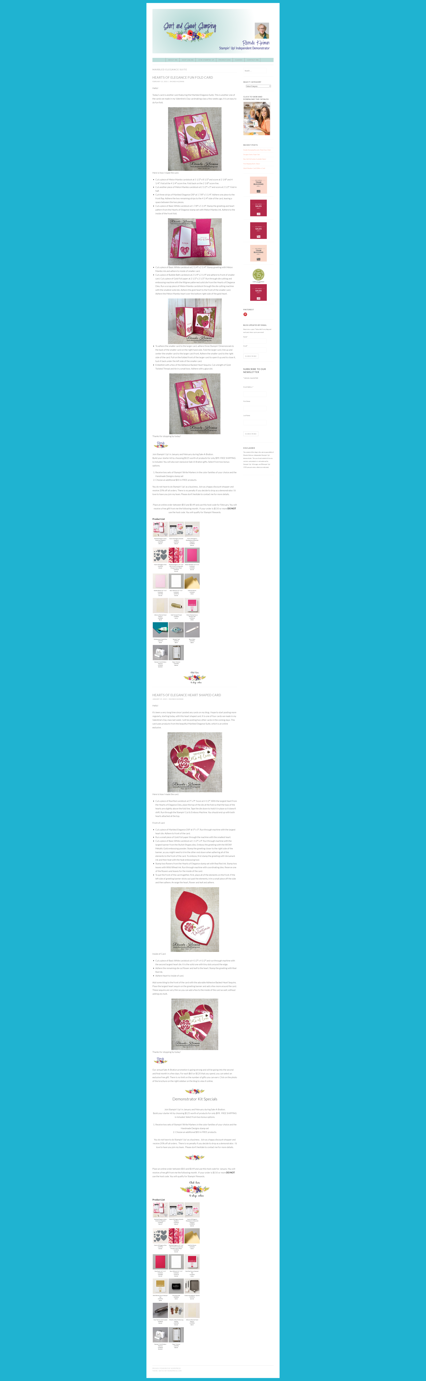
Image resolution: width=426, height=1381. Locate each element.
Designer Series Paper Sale (251, 154)
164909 (192, 543)
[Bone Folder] (192, 636)
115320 (192, 568)
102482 (160, 1274)
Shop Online (188, 60)
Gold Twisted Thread (176, 615)
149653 (160, 665)
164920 (160, 618)
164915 (160, 566)
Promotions (225, 60)
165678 (176, 1323)
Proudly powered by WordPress (166, 1368)
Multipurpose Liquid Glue (160, 639)
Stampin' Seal (176, 639)
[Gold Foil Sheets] (192, 588)
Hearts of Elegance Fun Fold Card (182, 77)
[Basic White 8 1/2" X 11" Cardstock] (176, 588)
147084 (192, 1274)
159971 (192, 1297)
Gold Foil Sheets (192, 590)
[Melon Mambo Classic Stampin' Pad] (192, 612)
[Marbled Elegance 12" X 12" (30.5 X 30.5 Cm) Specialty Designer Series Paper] (176, 562)
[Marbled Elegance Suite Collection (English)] (160, 536)
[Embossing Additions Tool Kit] (192, 1292)
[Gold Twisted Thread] (176, 612)
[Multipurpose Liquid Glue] (160, 636)
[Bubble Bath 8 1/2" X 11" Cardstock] (160, 588)
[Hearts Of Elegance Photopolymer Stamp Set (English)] (192, 536)
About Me (173, 60)
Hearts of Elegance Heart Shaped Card (186, 695)
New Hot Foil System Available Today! (254, 159)
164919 (176, 569)
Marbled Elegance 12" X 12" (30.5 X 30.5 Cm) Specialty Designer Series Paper (176, 566)
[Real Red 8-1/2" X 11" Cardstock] (160, 1268)
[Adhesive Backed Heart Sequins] (160, 612)
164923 (160, 542)
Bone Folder (192, 639)
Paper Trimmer (176, 662)
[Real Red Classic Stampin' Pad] (192, 1268)
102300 (192, 640)
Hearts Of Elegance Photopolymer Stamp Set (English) (192, 540)
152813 (176, 640)
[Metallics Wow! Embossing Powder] (176, 1317)
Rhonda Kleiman (177, 81)
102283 (176, 1297)
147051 (192, 618)
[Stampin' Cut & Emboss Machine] (160, 659)
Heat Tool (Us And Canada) (160, 1319)
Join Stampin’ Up (206, 60)
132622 (192, 592)
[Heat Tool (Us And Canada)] (160, 1317)
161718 (160, 593)
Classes (239, 60)
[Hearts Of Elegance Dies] (160, 562)
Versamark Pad (176, 1295)
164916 (176, 542)
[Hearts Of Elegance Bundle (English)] (176, 536)
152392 (176, 663)
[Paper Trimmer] (176, 659)
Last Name (246, 415)
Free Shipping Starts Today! (251, 164)
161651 (160, 1298)
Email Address (248, 387)
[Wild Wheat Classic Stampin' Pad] (160, 1292)
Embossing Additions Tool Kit (192, 1295)
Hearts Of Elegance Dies (160, 564)
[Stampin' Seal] (176, 636)
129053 (160, 1321)
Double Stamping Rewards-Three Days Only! (257, 150)
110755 (160, 640)
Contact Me (253, 60)
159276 (176, 593)
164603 (176, 616)
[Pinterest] (245, 314)
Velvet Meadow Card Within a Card (254, 168)
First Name (246, 401)
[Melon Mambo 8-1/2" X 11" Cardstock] (192, 562)
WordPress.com (174, 1371)
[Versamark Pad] (176, 1292)
